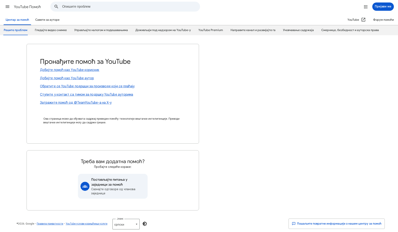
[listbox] (126, 224)
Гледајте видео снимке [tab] (51, 30)
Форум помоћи (383, 20)
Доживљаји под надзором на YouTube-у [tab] (163, 30)
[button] (7, 7)
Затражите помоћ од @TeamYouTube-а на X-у (76, 103)
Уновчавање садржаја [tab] (298, 30)
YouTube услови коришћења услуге (86, 223)
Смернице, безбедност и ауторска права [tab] (350, 30)
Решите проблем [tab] (15, 30)
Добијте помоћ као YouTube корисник (69, 70)
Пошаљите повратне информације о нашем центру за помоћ (338, 223)
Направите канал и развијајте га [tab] (253, 30)
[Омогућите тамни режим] (145, 224)
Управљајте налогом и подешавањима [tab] (101, 30)
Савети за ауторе (47, 20)
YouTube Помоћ (27, 7)
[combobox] (131, 6)
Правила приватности (50, 223)
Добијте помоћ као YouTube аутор (67, 78)
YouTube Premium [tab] (210, 30)
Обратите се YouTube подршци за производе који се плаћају (87, 86)
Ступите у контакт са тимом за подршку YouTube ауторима (86, 95)
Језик (120, 218)
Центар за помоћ (17, 20)
